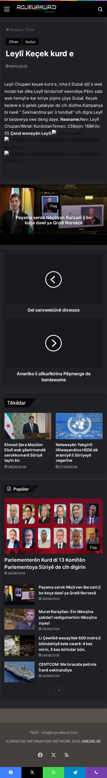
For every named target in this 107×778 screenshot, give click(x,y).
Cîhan (30, 29)
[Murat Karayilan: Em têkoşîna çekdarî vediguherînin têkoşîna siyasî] (19, 619)
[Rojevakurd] (36, 9)
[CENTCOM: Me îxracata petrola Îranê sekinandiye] (19, 672)
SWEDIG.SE (91, 741)
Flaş (53, 206)
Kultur (31, 42)
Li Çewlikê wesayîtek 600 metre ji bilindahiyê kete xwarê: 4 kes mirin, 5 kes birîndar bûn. (70, 644)
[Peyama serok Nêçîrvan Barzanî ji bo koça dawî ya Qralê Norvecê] (19, 594)
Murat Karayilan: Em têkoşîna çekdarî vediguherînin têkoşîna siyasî (68, 617)
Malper (15, 29)
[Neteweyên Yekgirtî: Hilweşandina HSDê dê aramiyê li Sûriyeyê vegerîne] (79, 426)
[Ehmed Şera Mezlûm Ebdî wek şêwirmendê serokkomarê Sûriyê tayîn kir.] (27, 426)
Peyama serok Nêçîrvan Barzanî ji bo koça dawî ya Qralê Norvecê (54, 220)
